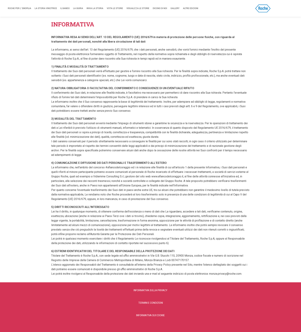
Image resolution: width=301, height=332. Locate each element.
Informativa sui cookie (150, 315)
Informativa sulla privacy (150, 290)
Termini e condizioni (150, 302)
